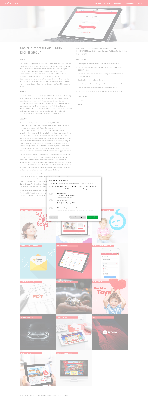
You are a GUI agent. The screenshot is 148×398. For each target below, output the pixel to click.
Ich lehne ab (53, 217)
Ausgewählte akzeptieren (78, 217)
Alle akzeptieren (92, 217)
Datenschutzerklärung (81, 189)
